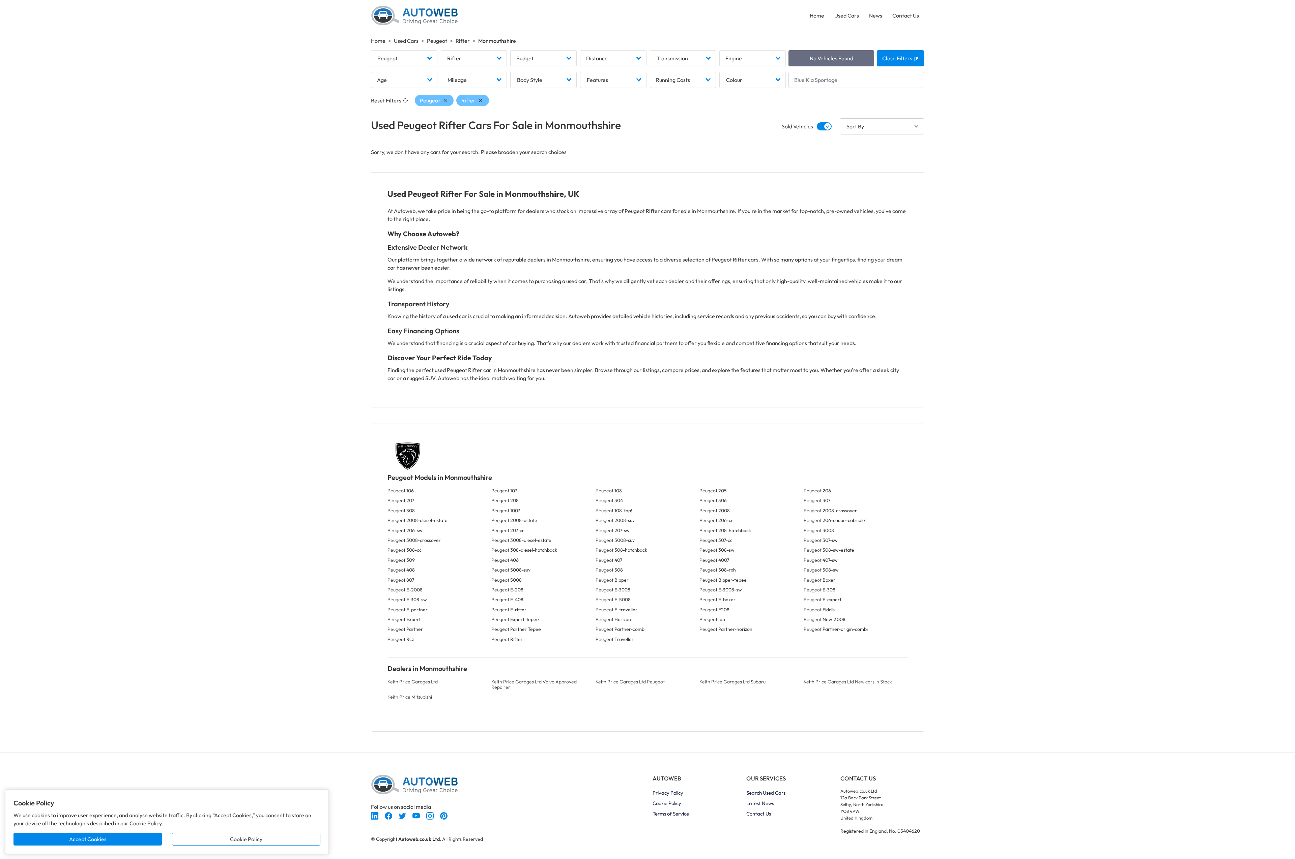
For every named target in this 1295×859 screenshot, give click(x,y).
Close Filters (897, 58)
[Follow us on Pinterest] (444, 814)
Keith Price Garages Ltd (412, 682)
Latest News (760, 803)
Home (817, 15)
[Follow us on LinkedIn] (375, 814)
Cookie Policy (246, 839)
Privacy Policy (668, 793)
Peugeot (437, 40)
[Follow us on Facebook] (389, 814)
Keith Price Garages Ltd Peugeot (630, 682)
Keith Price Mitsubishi (409, 697)
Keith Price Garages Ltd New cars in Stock (848, 682)
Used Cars (846, 15)
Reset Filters (386, 100)
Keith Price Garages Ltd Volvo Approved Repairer (534, 684)
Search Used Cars (765, 793)
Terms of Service (671, 813)
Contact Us (905, 15)
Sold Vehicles (797, 126)
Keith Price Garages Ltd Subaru (732, 682)
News (875, 15)
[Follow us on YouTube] (416, 814)
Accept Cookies (88, 839)
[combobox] (404, 58)
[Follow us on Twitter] (403, 814)
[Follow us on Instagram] (430, 814)
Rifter (463, 40)
